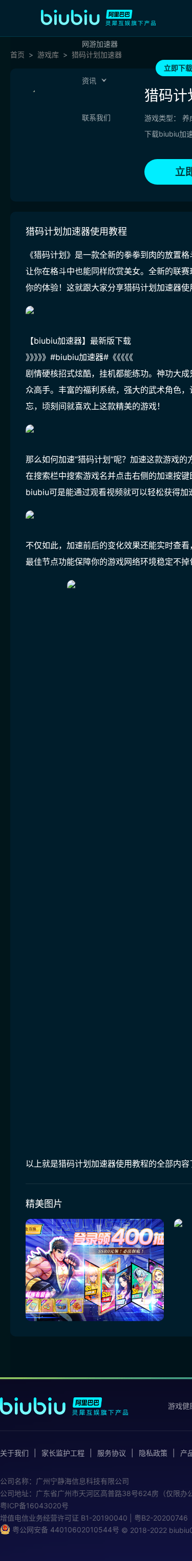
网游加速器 (100, 43)
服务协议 (111, 1453)
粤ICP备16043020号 (34, 1505)
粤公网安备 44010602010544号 (64, 1529)
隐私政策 (153, 1453)
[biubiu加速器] (98, 17)
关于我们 (14, 1453)
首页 (17, 54)
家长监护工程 (62, 1453)
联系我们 (96, 117)
